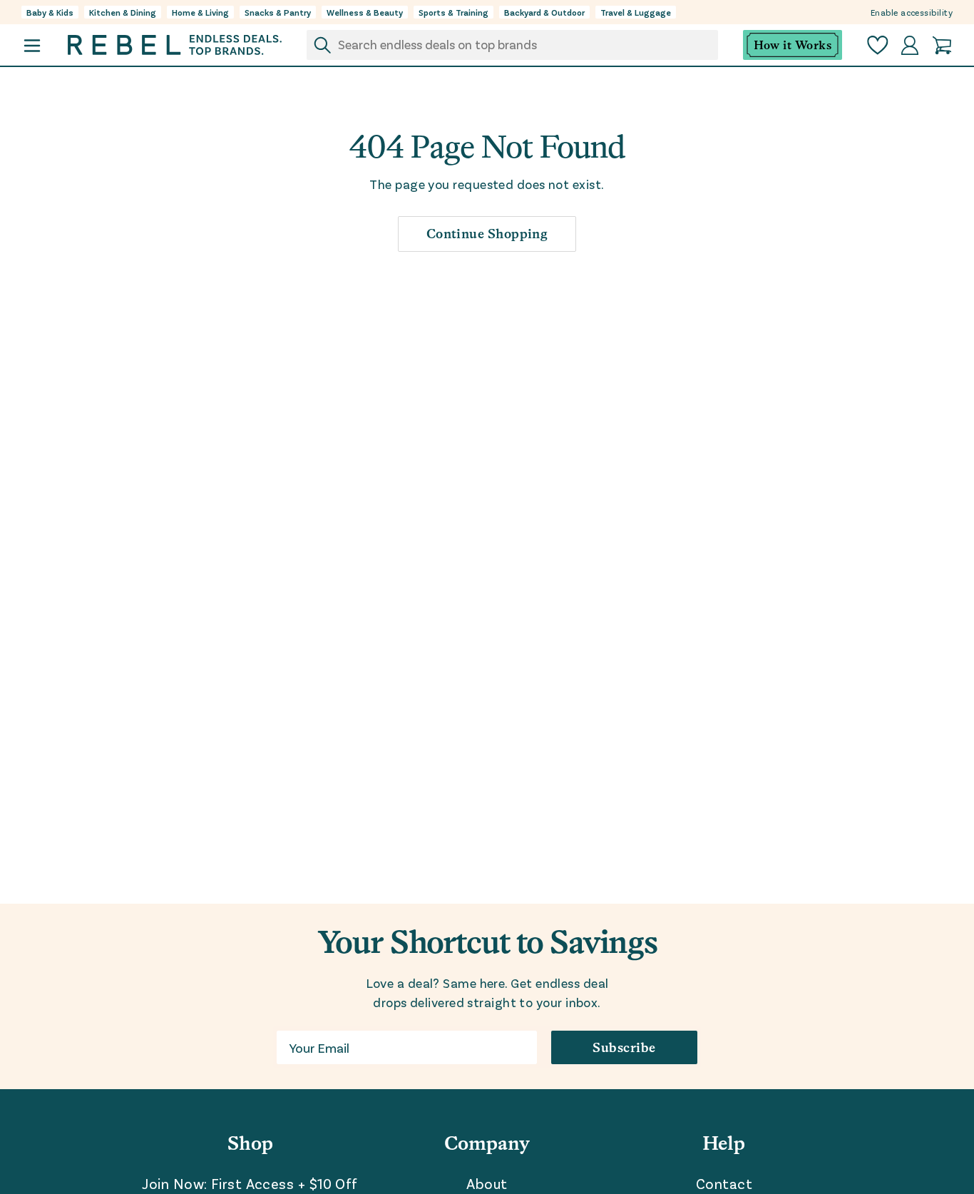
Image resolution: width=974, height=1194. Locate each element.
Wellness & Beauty (365, 12)
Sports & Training (453, 12)
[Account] (910, 45)
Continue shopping (487, 233)
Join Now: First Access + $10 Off (249, 1183)
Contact (724, 1183)
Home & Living (200, 12)
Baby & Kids (49, 12)
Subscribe (624, 1047)
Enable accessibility (912, 12)
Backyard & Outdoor (544, 12)
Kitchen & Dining (122, 12)
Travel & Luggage (635, 12)
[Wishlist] (877, 45)
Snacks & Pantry (278, 12)
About (486, 1183)
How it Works (792, 45)
